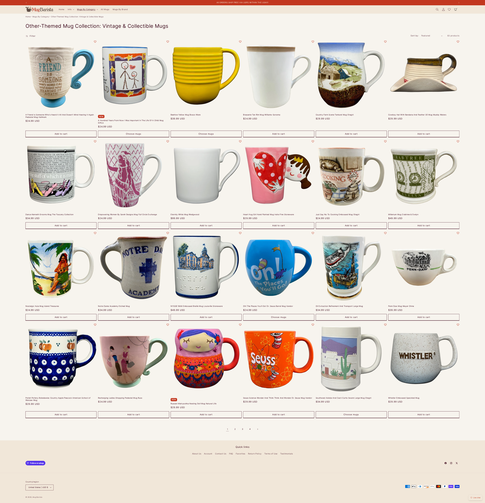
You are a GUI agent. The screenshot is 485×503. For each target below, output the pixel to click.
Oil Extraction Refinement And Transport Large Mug (339, 306)
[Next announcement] (459, 2)
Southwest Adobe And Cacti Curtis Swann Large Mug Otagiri (343, 398)
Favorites (240, 453)
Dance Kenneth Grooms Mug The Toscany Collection (50, 214)
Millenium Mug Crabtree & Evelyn (403, 214)
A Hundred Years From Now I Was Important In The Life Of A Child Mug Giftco (130, 121)
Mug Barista (37, 497)
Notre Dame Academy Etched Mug (114, 306)
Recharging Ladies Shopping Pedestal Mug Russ (120, 398)
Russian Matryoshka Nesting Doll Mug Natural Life (193, 404)
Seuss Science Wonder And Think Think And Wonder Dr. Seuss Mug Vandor (277, 398)
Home (28, 17)
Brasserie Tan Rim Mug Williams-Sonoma (261, 115)
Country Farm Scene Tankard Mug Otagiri (335, 115)
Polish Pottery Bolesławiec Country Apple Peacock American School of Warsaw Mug (58, 399)
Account (208, 453)
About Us (196, 453)
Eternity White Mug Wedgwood (185, 214)
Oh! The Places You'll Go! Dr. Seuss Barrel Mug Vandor (268, 306)
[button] (70, 9)
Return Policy (255, 453)
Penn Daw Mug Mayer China (401, 306)
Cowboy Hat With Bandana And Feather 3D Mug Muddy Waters (417, 115)
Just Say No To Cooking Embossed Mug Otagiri (337, 214)
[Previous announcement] (26, 2)
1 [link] (227, 429)
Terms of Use (270, 453)
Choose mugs (133, 134)
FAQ (231, 453)
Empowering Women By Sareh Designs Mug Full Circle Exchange (127, 214)
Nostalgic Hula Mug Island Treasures (42, 306)
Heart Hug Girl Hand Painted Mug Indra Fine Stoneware (268, 214)
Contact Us (220, 453)
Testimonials (286, 453)
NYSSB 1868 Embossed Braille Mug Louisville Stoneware (197, 306)
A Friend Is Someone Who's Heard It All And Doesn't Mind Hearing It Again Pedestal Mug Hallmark (60, 116)
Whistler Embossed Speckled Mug (403, 398)
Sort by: (415, 35)
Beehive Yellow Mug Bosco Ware (186, 115)
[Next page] (257, 429)
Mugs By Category (40, 17)
